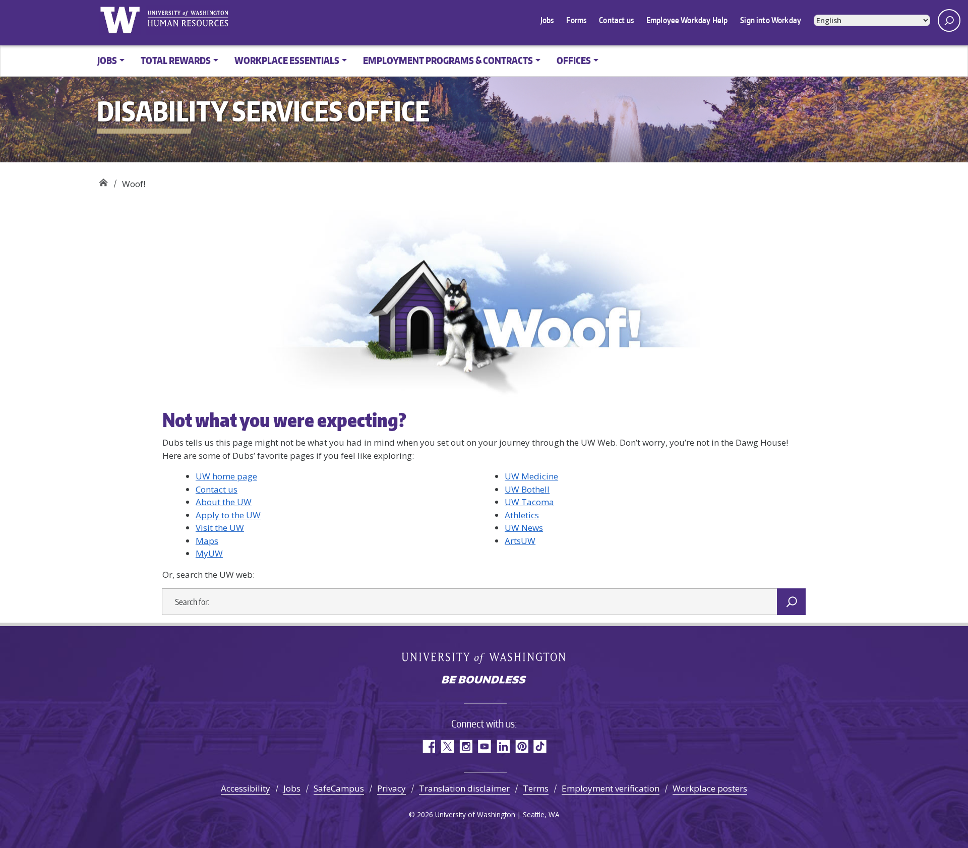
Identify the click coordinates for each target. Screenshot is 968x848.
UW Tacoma (529, 502)
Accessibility (245, 788)
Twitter (447, 746)
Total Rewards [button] (176, 60)
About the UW (224, 502)
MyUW (209, 553)
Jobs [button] (107, 60)
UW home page (226, 476)
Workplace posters (710, 788)
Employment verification (610, 788)
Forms (576, 20)
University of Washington (120, 20)
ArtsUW (520, 541)
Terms (536, 788)
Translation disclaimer (464, 788)
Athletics (522, 515)
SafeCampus (339, 788)
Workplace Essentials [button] (286, 60)
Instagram (465, 746)
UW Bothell (527, 489)
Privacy (391, 788)
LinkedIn (503, 746)
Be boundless (484, 681)
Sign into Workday (770, 20)
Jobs (547, 20)
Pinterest (521, 746)
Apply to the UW (228, 515)
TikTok (540, 746)
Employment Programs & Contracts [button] (448, 60)
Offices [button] (574, 60)
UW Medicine (531, 476)
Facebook (428, 746)
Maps (207, 541)
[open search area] (949, 20)
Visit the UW (220, 527)
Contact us (616, 20)
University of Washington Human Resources (188, 20)
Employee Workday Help (687, 20)
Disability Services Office (103, 180)
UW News (524, 527)
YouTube (484, 746)
